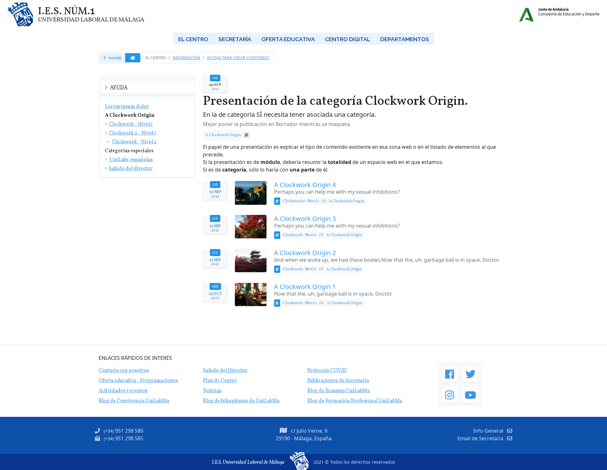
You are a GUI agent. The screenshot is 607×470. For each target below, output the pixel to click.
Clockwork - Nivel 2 (300, 303)
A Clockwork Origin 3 (305, 218)
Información (186, 57)
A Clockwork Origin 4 (305, 185)
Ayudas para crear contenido (238, 57)
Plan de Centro (220, 381)
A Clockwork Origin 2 (305, 253)
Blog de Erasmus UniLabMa (338, 391)
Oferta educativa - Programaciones (138, 381)
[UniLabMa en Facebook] (449, 374)
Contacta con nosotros (124, 370)
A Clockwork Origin (223, 135)
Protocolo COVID (327, 370)
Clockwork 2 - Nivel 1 (301, 201)
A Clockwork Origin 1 (305, 287)
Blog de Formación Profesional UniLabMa (354, 401)
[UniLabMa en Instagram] (449, 395)
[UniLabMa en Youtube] (470, 395)
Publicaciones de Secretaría (338, 381)
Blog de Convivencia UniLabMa (134, 401)
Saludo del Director (225, 370)
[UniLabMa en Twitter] (470, 374)
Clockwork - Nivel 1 (299, 235)
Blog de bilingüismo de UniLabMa (241, 401)
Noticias (212, 391)
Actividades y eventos (123, 391)
